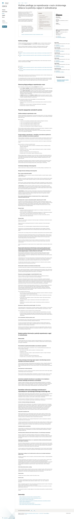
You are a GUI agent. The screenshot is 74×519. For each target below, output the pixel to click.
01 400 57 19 (59, 36)
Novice (3, 17)
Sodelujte (3, 20)
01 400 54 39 (58, 50)
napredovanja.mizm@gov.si (61, 37)
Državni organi (4, 11)
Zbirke (3, 13)
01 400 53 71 (57, 60)
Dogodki (3, 15)
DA (31, 510)
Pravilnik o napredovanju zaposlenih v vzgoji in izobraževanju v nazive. (32, 34)
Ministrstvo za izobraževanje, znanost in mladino (31, 513)
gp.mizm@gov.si (46, 513)
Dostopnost (3, 21)
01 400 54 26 (58, 65)
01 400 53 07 (58, 55)
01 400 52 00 (41, 513)
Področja (3, 9)
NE (34, 510)
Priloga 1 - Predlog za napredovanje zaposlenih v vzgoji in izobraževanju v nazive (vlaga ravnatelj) (34, 52)
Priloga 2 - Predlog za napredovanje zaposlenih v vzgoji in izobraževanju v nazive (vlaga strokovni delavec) (35, 67)
